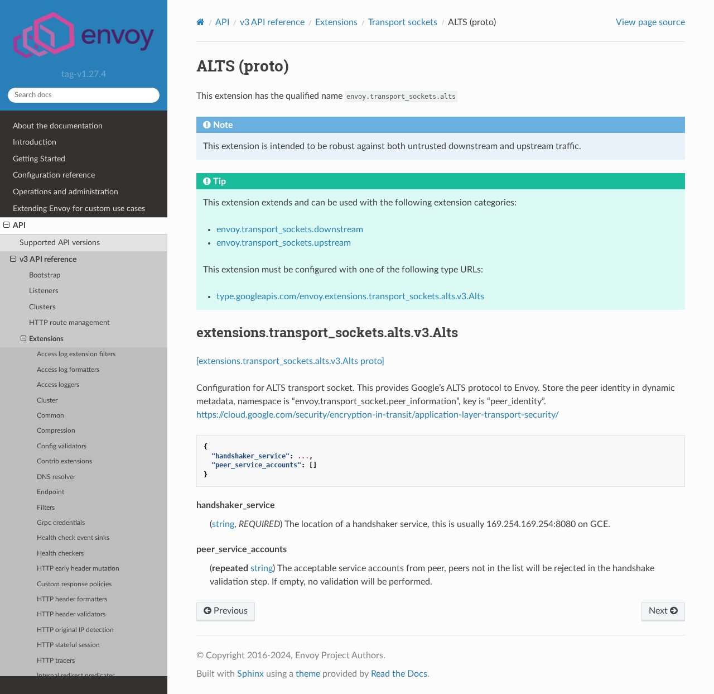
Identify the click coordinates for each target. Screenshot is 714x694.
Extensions (46, 339)
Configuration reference (54, 175)
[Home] (200, 22)
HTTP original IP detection (75, 630)
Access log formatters (68, 370)
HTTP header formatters (72, 599)
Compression (56, 431)
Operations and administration (65, 192)
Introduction (34, 142)
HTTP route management (69, 323)
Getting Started (39, 159)
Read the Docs (399, 673)
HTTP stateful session (68, 645)
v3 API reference (48, 259)
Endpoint (50, 492)
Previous (229, 610)
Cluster (47, 401)
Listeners (44, 291)
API (19, 225)
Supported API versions (60, 242)
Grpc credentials (61, 523)
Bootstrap (44, 275)
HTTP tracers (56, 661)
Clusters (42, 307)
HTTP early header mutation (78, 569)
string (223, 524)
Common (50, 416)
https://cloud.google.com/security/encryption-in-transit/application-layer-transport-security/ (377, 414)
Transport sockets (402, 22)
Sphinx (250, 673)
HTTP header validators (71, 614)
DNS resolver (56, 477)
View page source (650, 22)
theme (308, 673)
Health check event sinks (73, 538)
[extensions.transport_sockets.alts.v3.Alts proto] (290, 361)
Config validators (61, 446)
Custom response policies (74, 584)
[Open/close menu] (6, 226)
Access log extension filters (76, 354)
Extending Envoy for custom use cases (79, 208)
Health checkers (60, 554)
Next (659, 610)
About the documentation (58, 126)
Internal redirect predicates (76, 676)
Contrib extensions (64, 461)
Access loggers (58, 385)
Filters (46, 508)
